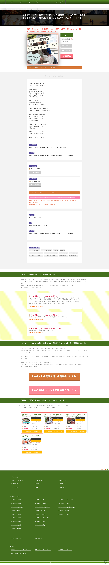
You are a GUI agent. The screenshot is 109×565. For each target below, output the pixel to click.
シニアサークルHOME (17, 480)
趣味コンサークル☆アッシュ (18, 553)
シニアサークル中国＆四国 (42, 518)
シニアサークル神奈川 (17, 507)
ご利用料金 (38, 483)
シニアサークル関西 (16, 518)
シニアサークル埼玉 (16, 510)
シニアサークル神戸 (16, 525)
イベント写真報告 (39, 480)
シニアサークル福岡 (63, 503)
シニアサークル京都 (16, 528)
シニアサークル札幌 (40, 510)
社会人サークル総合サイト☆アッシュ (21, 550)
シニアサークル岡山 (40, 525)
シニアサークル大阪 (16, 521)
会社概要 (60, 483)
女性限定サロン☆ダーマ (65, 550)
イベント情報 (14, 487)
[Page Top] (105, 563)
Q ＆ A (36, 487)
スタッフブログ (62, 480)
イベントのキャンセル (17, 538)
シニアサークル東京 (16, 503)
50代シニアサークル (63, 510)
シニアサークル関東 (16, 500)
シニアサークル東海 (40, 500)
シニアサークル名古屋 (41, 503)
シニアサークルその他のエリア (66, 507)
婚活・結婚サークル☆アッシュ (43, 550)
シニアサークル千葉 (16, 514)
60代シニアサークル (63, 514)
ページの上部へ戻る (102, 469)
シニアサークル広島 (40, 521)
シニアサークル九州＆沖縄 (65, 500)
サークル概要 (14, 483)
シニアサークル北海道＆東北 (42, 507)
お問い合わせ (38, 538)
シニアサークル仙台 (40, 514)
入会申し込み (62, 487)
